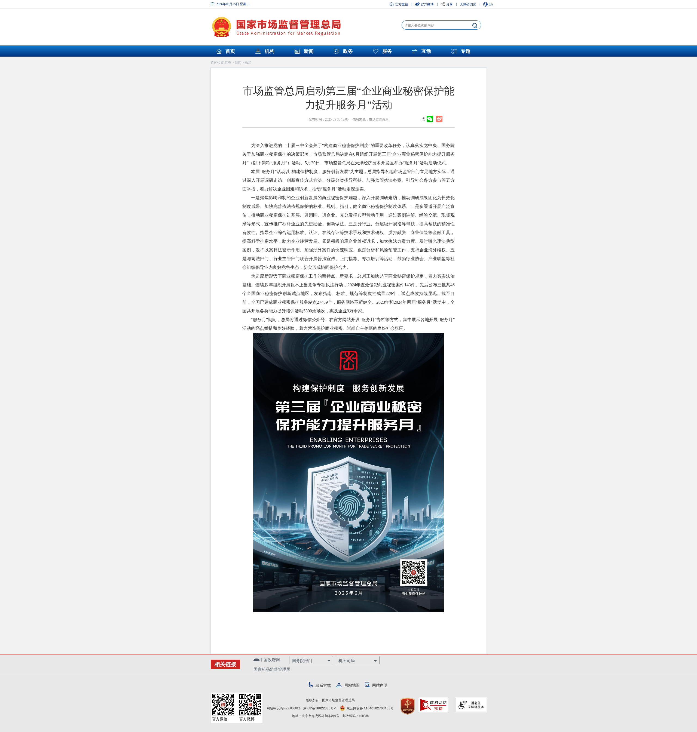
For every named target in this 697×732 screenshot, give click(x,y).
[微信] (430, 118)
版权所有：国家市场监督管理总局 (330, 700)
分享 (449, 4)
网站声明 (379, 685)
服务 (387, 51)
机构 (269, 51)
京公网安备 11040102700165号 (370, 708)
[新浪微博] (439, 118)
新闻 (309, 51)
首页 (230, 51)
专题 (465, 51)
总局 (248, 62)
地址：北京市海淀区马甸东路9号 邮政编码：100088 (330, 716)
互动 (426, 51)
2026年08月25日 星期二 (233, 4)
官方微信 (401, 4)
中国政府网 (269, 659)
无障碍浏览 (468, 4)
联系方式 (323, 685)
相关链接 (225, 664)
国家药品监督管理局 (271, 669)
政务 (348, 51)
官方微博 (427, 4)
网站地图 (352, 685)
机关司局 (346, 660)
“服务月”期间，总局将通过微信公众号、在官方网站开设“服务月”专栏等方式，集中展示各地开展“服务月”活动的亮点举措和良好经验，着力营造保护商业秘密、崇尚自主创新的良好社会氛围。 (348, 324)
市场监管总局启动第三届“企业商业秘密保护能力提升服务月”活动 (348, 97)
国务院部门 (302, 660)
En (491, 4)
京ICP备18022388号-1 (320, 708)
